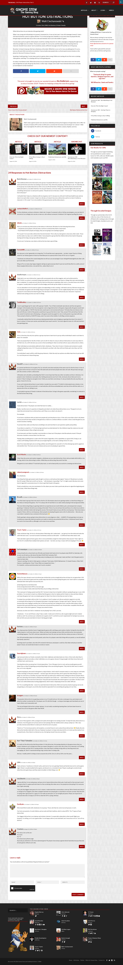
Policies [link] (82, 960)
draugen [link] (20, 695)
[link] (121, 2)
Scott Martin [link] (21, 454)
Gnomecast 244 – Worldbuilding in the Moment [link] (77, 157)
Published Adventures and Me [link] (57, 157)
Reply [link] (82, 204)
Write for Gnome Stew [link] (91, 960)
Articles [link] (84, 10)
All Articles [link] (76, 960)
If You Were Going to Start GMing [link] (100, 115)
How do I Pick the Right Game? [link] (99, 106)
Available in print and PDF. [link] (100, 158)
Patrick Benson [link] (22, 574)
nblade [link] (19, 223)
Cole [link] (18, 332)
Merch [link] (111, 10)
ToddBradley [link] (21, 302)
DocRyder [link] (20, 804)
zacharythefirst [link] (22, 209)
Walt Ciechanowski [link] (52, 21)
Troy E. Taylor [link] (21, 530)
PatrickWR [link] (21, 250)
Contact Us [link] (102, 960)
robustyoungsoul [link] (23, 472)
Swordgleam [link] (21, 653)
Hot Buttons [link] (52, 25)
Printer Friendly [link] (61, 25)
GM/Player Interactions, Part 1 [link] (25, 2)
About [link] (93, 10)
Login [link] (103, 10)
